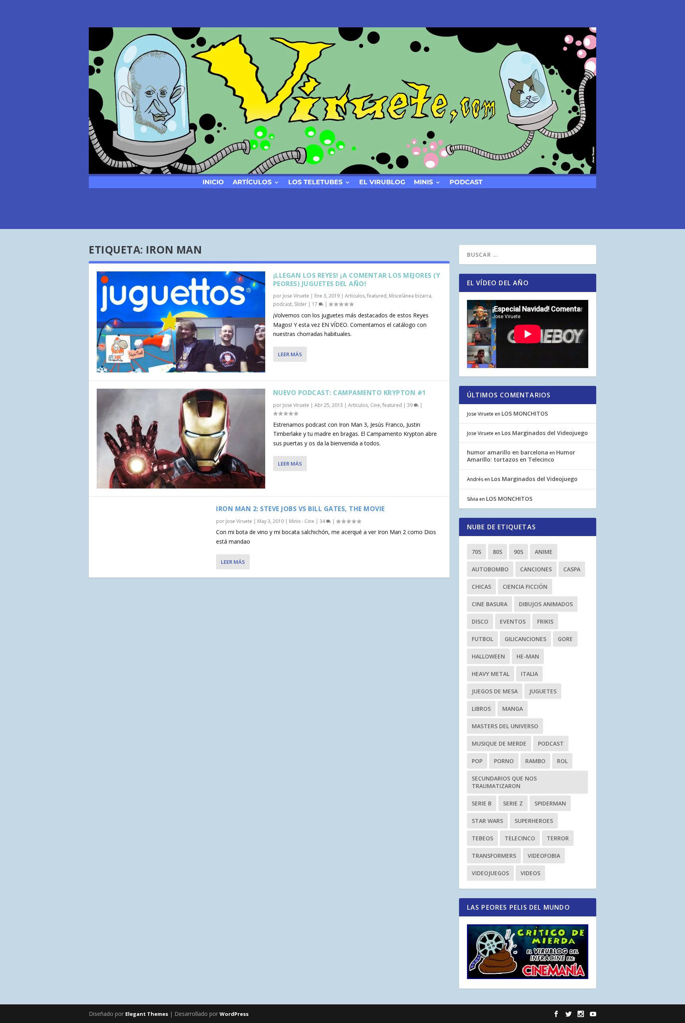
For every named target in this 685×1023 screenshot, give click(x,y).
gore (565, 639)
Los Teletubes (315, 181)
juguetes (543, 691)
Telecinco (520, 838)
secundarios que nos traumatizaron (504, 782)
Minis (423, 181)
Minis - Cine (301, 521)
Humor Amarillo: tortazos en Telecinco (521, 456)
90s (518, 551)
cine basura (489, 604)
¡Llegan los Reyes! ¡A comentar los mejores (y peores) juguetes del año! (356, 279)
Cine (375, 405)
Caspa (571, 569)
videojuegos (490, 873)
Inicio (213, 181)
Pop (477, 761)
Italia (529, 674)
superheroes (534, 821)
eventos (513, 621)
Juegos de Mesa (495, 691)
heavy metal (490, 674)
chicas (481, 586)
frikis (545, 621)
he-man (528, 656)
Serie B (482, 803)
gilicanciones (525, 639)
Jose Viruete (296, 295)
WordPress (234, 1013)
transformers (494, 855)
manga (512, 708)
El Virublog (382, 181)
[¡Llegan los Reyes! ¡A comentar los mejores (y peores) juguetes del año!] (181, 321)
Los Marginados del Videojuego (544, 433)
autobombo (490, 569)
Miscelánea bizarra (410, 295)
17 (315, 304)
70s (476, 551)
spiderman (550, 803)
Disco (480, 621)
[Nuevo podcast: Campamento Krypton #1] (181, 439)
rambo (535, 761)
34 (323, 521)
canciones (536, 569)
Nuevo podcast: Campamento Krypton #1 (349, 392)
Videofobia (544, 855)
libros (481, 708)
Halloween (488, 656)
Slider (300, 304)
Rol (562, 761)
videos (530, 873)
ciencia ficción (525, 586)
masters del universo (505, 726)
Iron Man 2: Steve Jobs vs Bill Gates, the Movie (300, 508)
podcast (466, 181)
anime (544, 551)
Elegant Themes (146, 1013)
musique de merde (499, 743)
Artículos (252, 181)
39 (410, 405)
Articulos (355, 295)
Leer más (290, 354)
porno (504, 761)
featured (377, 295)
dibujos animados (546, 604)
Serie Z (513, 803)
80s (497, 551)
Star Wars (487, 821)
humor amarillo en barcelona (507, 452)
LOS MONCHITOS (524, 413)
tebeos (482, 838)
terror (558, 838)
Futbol (482, 639)
